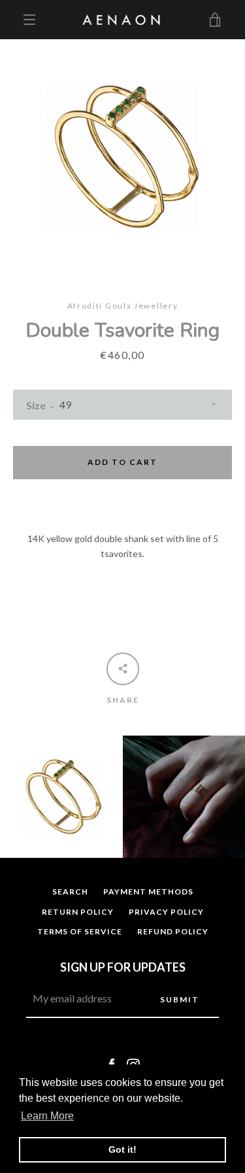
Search (70, 891)
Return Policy (78, 912)
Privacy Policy (166, 912)
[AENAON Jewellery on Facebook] (111, 1064)
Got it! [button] (122, 1149)
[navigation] (29, 19)
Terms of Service (79, 931)
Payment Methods (148, 891)
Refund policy (172, 931)
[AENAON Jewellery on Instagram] (133, 1064)
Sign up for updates (123, 967)
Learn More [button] (47, 1115)
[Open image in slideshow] (122, 156)
